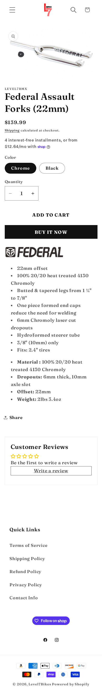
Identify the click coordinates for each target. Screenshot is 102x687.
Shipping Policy (27, 558)
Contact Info (23, 597)
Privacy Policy (25, 584)
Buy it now (51, 232)
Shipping (12, 130)
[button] (12, 10)
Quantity (14, 181)
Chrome (20, 168)
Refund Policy (25, 571)
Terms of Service (28, 545)
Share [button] (16, 417)
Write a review (51, 470)
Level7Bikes (39, 684)
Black (52, 168)
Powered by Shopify (70, 684)
